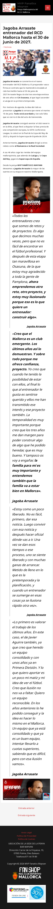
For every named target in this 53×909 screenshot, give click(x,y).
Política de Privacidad (26, 836)
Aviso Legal (26, 832)
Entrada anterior (26, 808)
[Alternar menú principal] (48, 7)
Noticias (8, 47)
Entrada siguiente (26, 815)
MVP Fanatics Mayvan (26, 5)
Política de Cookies (26, 839)
